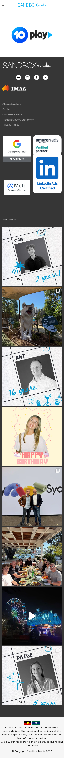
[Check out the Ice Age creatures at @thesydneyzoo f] (32, 316)
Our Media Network (14, 114)
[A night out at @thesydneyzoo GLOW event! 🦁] (32, 616)
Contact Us (9, 109)
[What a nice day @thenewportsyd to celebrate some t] (32, 556)
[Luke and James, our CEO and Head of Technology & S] (32, 496)
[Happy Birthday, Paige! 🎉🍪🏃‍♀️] (32, 436)
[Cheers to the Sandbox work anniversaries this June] (32, 675)
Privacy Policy (10, 124)
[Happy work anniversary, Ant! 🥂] (32, 376)
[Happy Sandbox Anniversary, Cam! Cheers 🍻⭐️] (32, 256)
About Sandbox (11, 104)
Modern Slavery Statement (18, 119)
